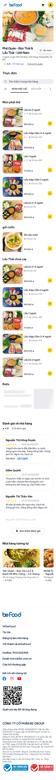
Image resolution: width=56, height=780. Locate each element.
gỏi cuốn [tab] (36, 89)
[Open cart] (43, 5)
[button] (5, 5)
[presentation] (24, 89)
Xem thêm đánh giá (29, 531)
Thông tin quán (35, 64)
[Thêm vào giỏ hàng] (50, 123)
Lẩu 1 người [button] (22, 458)
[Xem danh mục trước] (44, 89)
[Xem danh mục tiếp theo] (50, 89)
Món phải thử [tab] (19, 89)
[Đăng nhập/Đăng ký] (51, 5)
